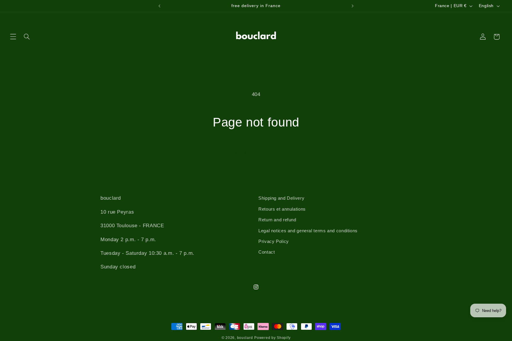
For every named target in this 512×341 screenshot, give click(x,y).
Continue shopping (256, 153)
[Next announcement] (352, 6)
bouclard (245, 338)
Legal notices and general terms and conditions (308, 230)
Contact (266, 252)
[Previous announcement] (159, 6)
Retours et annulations (282, 209)
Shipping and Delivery (281, 198)
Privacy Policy (273, 241)
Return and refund (277, 219)
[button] (13, 37)
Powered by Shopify (272, 338)
